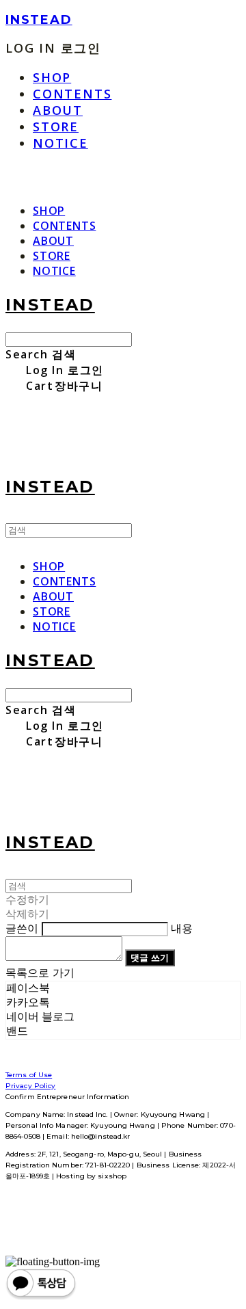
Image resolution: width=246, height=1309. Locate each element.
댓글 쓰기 (150, 957)
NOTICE (60, 143)
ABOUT (58, 110)
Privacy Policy (30, 1085)
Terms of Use (28, 1074)
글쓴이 (21, 928)
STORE (56, 126)
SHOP (52, 77)
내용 (182, 928)
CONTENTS (72, 93)
